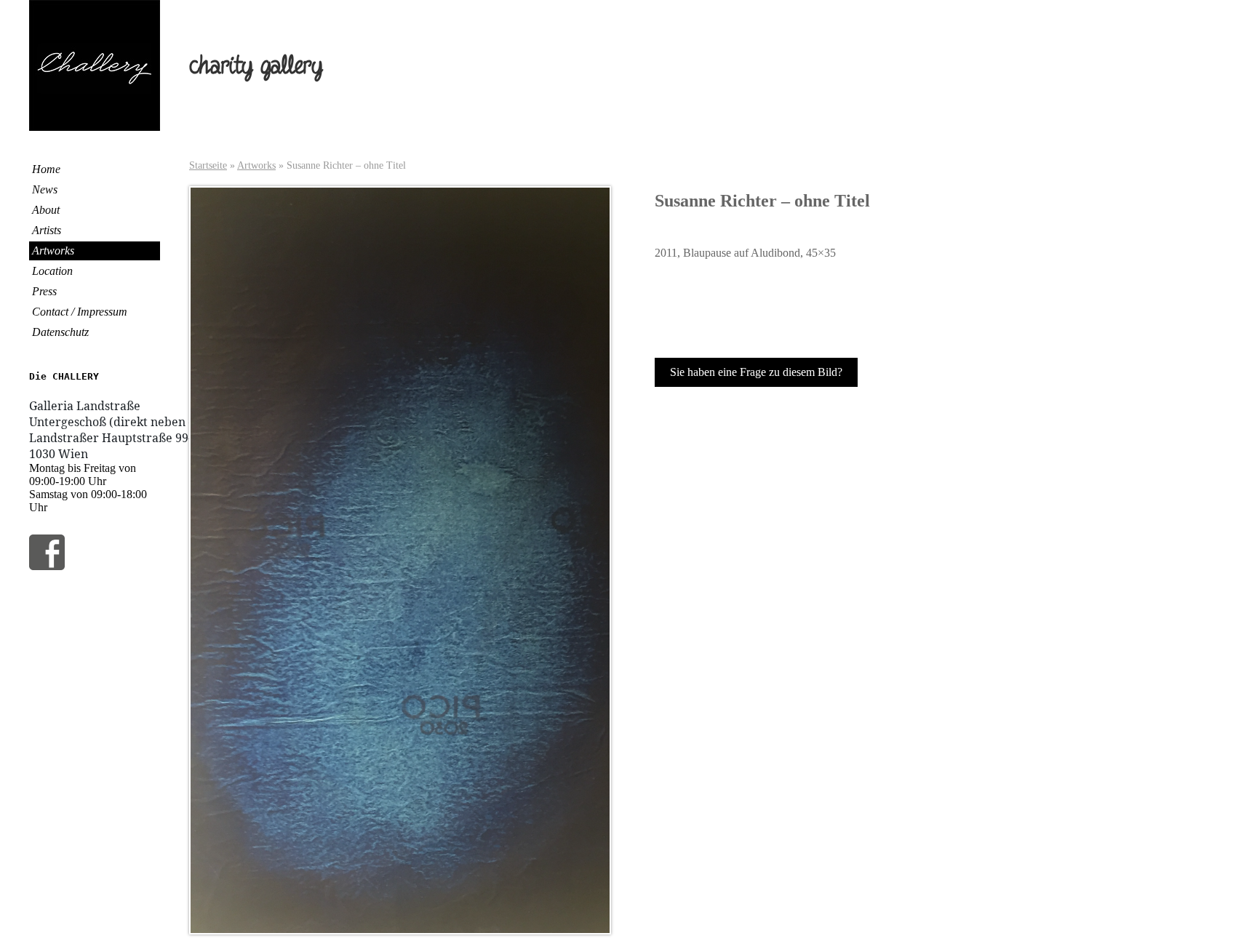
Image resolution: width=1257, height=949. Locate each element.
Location (52, 271)
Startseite (208, 165)
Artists (46, 230)
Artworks (53, 250)
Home (46, 169)
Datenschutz (60, 332)
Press (44, 291)
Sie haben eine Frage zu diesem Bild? (756, 372)
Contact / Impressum (79, 311)
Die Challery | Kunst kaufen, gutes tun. (94, 65)
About (46, 210)
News (44, 189)
